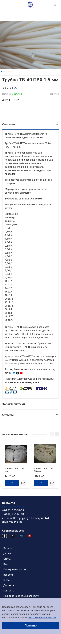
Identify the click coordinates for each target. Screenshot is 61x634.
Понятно (31, 625)
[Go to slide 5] (11, 71)
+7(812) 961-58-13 (13, 514)
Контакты (8, 590)
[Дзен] (17, 373)
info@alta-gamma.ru (13, 506)
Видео (6, 564)
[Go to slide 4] (8, 71)
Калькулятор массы (14, 569)
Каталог (7, 548)
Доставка (8, 585)
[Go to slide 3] (6, 71)
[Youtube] (21, 373)
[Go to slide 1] (1, 71)
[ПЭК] (42, 388)
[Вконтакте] (14, 373)
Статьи (7, 558)
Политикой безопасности (42, 617)
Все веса (8, 574)
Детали (7, 553)
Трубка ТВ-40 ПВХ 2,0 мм (43, 470)
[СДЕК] (26, 388)
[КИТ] (11, 391)
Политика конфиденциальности (21, 596)
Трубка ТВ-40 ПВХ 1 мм (15, 470)
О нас (6, 580)
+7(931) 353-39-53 (13, 510)
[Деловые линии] (10, 388)
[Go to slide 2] (4, 71)
